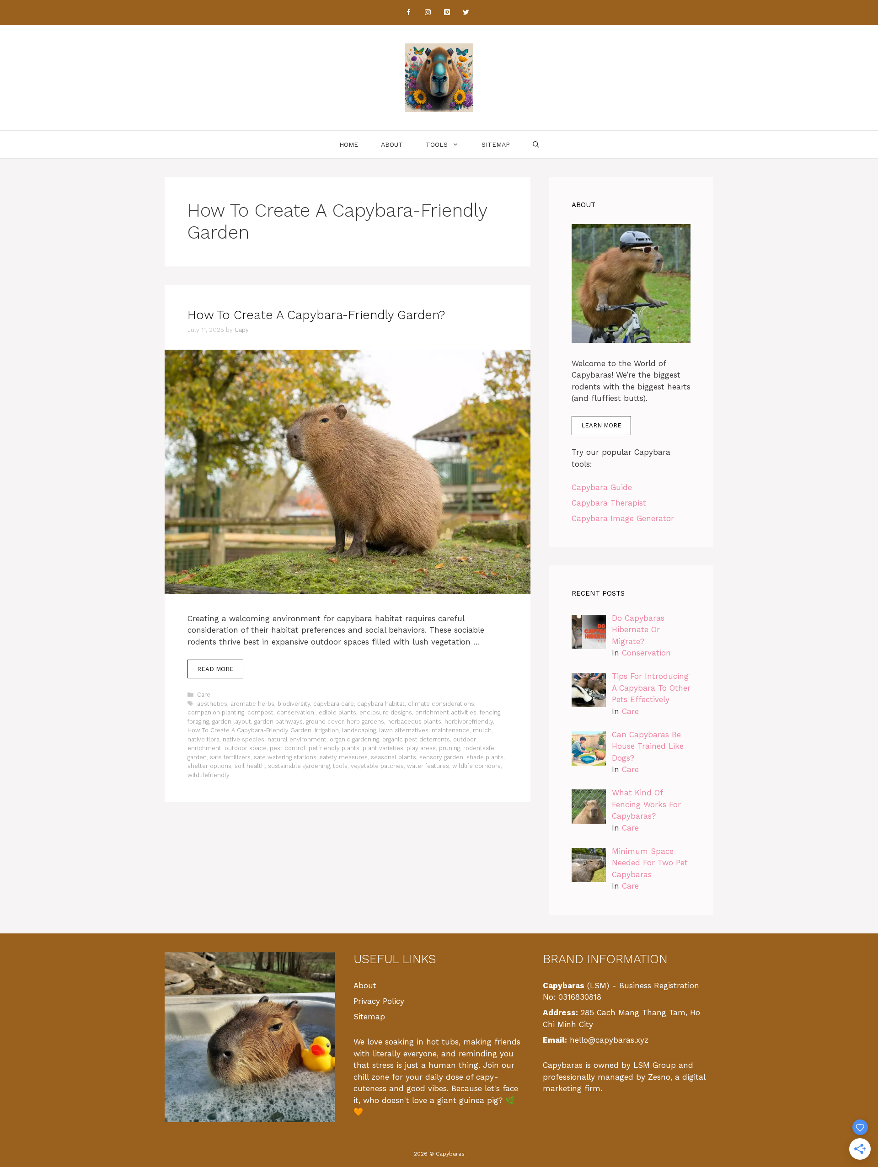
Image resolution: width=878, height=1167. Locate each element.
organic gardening (354, 739)
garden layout (231, 721)
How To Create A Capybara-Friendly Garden (249, 730)
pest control (287, 748)
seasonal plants (393, 757)
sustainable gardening (299, 765)
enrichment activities (445, 712)
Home (348, 144)
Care (203, 694)
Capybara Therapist (609, 502)
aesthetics (212, 703)
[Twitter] (466, 13)
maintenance (451, 730)
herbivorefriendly (468, 721)
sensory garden (441, 757)
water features (428, 765)
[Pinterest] (447, 13)
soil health (250, 765)
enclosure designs (385, 712)
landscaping (359, 730)
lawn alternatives (403, 730)
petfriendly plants (334, 748)
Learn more (601, 425)
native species (243, 739)
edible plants (337, 712)
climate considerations (441, 703)
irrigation (327, 730)
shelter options (209, 765)
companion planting (215, 712)
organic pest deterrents (416, 739)
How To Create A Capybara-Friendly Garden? (316, 315)
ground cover (324, 721)
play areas (421, 748)
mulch (482, 730)
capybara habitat (381, 703)
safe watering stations (285, 757)
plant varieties (383, 748)
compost (260, 712)
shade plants (484, 757)
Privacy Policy (378, 1001)
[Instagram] (427, 13)
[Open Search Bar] (536, 144)
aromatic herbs (252, 703)
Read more (215, 669)
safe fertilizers (230, 757)
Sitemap (496, 144)
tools (340, 765)
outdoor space (246, 748)
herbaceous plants (414, 721)
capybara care (333, 703)
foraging (198, 721)
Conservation (646, 652)
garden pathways (278, 721)
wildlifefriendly (208, 775)
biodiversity (294, 703)
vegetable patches (377, 765)
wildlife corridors (476, 765)
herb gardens (365, 721)
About (392, 144)
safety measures (344, 757)
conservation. (296, 712)
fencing (490, 712)
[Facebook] (408, 13)
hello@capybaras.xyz (609, 1039)
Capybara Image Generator (623, 518)
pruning (449, 748)
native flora (203, 739)
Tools (437, 144)
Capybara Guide (602, 487)
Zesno (659, 1077)
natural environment (297, 739)
